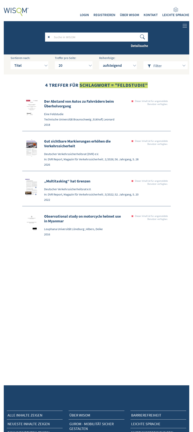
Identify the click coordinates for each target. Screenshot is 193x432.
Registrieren (104, 15)
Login (84, 15)
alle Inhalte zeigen (25, 415)
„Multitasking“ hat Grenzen (67, 181)
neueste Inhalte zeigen (29, 423)
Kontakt (151, 15)
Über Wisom (79, 415)
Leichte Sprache (175, 15)
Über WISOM (129, 15)
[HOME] (16, 12)
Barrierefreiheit (146, 415)
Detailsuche (139, 45)
